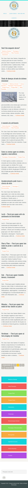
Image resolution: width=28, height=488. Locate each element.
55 (2, 368)
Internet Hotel (16, 483)
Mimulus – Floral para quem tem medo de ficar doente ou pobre (12, 305)
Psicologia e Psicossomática (15, 85)
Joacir (14, 467)
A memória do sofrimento (9, 122)
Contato (10, 455)
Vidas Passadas (15, 52)
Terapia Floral (5, 87)
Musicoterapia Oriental (13, 421)
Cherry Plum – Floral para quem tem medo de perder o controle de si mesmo (13, 245)
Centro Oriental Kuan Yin (14, 3)
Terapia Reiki (14, 87)
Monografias (11, 434)
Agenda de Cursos (12, 441)
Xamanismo (5, 54)
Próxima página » (9, 368)
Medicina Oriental (6, 51)
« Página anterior (6, 365)
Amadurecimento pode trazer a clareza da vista (11, 182)
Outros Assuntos (6, 126)
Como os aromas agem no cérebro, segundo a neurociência (13, 152)
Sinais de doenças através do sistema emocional (13, 79)
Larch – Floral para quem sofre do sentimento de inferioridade (13, 215)
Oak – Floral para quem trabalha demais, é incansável (12, 276)
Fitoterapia (4, 84)
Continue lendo (11, 71)
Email (4, 477)
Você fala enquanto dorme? (10, 48)
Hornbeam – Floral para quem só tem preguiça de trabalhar (12, 334)
